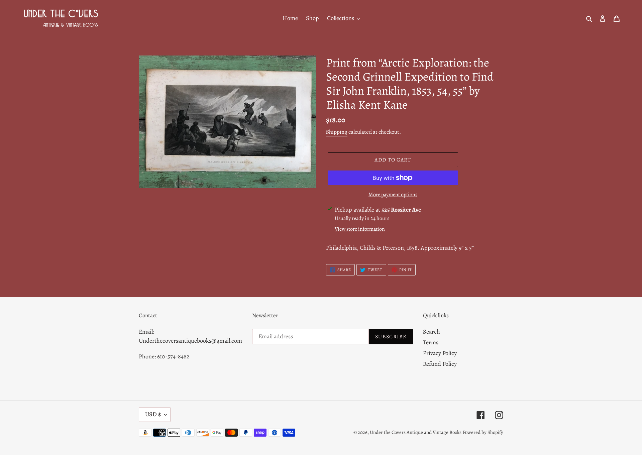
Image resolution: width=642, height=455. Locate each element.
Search (431, 332)
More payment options (392, 194)
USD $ (153, 414)
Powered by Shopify (483, 432)
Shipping (336, 132)
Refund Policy (440, 364)
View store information (360, 229)
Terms (430, 342)
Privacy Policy (440, 353)
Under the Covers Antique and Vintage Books (415, 432)
